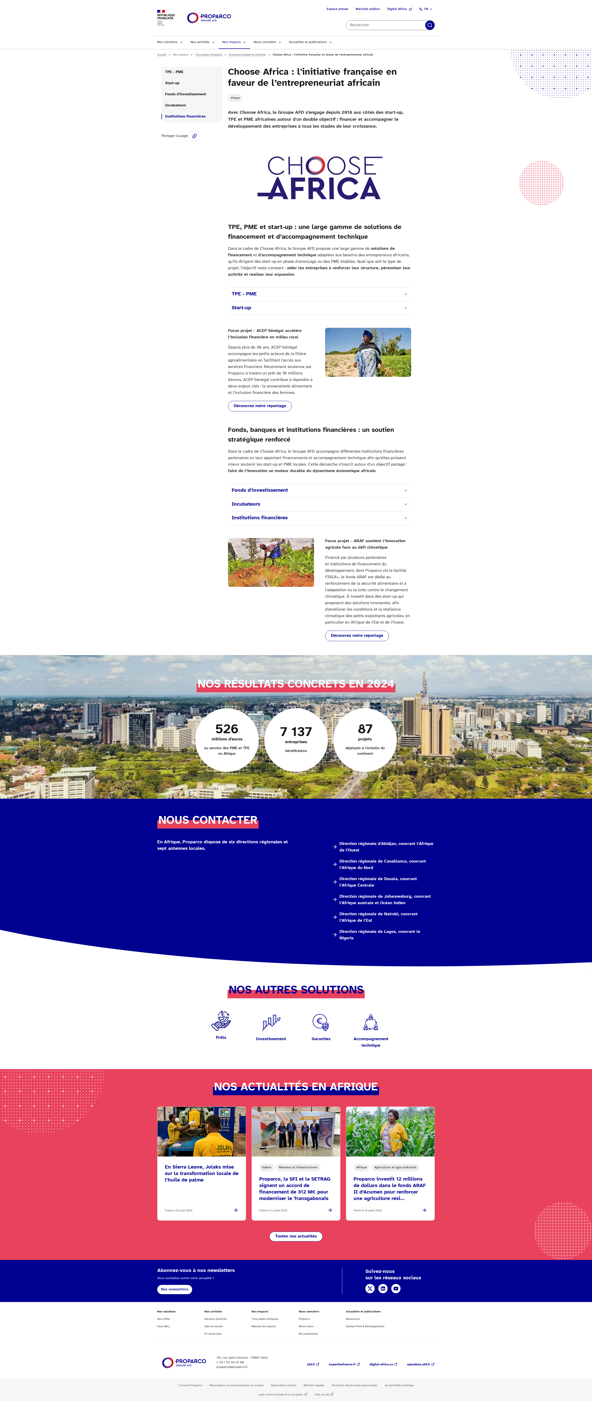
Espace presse (337, 9)
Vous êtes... (164, 1326)
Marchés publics (368, 9)
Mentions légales (314, 1385)
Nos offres (163, 1319)
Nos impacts (231, 42)
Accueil (161, 54)
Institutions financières (185, 116)
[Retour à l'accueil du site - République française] (209, 17)
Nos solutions (167, 42)
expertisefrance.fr (342, 1364)
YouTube (396, 1288)
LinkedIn (383, 1288)
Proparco (304, 1319)
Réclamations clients (283, 1385)
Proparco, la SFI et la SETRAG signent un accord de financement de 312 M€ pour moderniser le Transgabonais (294, 1188)
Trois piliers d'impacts (208, 54)
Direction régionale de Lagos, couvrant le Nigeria (379, 935)
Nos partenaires (308, 1333)
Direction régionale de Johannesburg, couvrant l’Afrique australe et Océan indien (385, 899)
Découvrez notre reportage (260, 406)
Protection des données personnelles (354, 1385)
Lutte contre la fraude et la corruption (280, 1394)
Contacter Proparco (190, 1385)
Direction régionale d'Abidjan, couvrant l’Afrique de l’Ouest (386, 847)
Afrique (235, 97)
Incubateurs (175, 105)
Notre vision (306, 1326)
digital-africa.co (381, 1364)
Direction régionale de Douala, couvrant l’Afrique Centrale (378, 882)
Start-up (172, 83)
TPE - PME (174, 72)
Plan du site (322, 1394)
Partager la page (194, 136)
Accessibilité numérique (399, 1385)
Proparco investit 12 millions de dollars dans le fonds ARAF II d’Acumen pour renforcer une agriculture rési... (390, 1188)
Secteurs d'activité (215, 1319)
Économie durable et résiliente (247, 54)
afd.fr (311, 1364)
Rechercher (430, 25)
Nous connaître (265, 42)
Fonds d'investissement (185, 94)
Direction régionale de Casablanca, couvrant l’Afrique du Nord (382, 864)
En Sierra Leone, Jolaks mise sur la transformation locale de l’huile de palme (201, 1173)
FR (426, 9)
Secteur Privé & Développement (365, 1326)
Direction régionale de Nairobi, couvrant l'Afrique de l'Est (378, 917)
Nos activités (200, 42)
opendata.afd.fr (418, 1364)
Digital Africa (397, 9)
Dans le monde (213, 1326)
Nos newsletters (174, 1289)
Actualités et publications (308, 42)
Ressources (353, 1319)
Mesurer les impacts (264, 1326)
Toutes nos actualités (296, 1236)
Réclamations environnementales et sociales (237, 1385)
